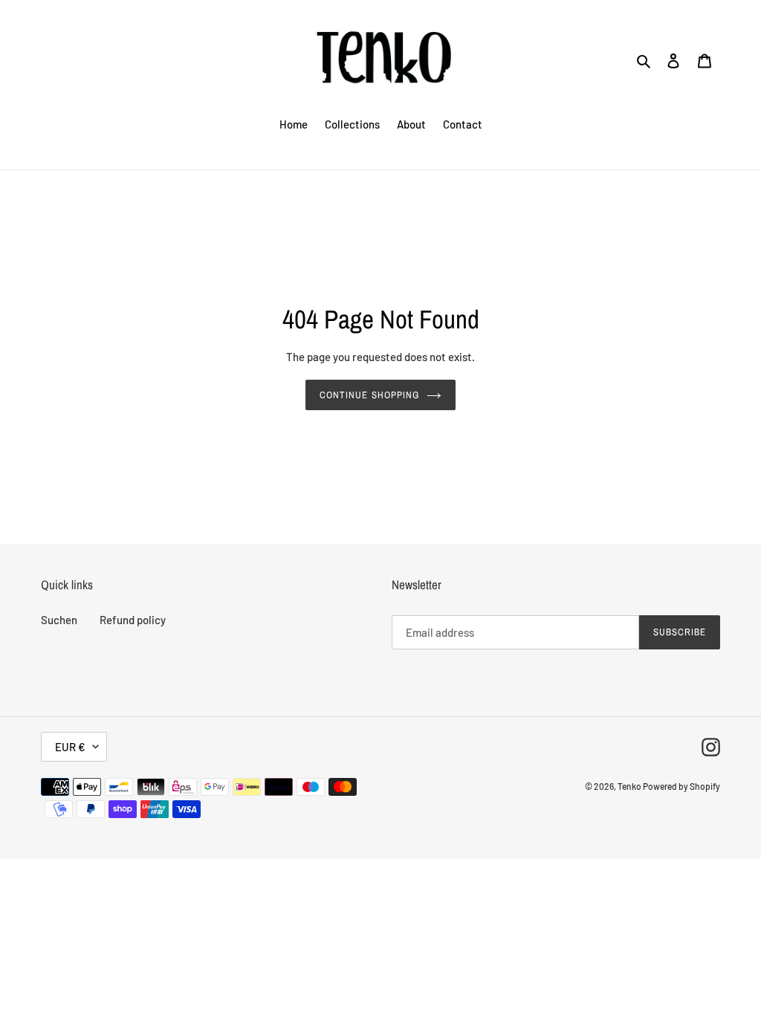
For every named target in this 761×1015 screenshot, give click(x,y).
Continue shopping (369, 395)
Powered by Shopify (681, 786)
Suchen (59, 619)
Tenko (630, 786)
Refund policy (133, 619)
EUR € (70, 746)
